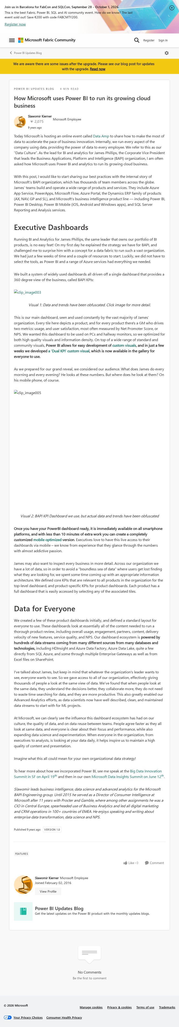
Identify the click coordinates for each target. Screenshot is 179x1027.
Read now (97, 68)
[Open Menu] (166, 53)
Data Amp (101, 135)
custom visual (78, 350)
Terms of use (145, 1007)
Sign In (163, 40)
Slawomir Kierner (40, 116)
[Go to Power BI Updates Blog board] (23, 911)
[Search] (137, 40)
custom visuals (124, 345)
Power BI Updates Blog (28, 53)
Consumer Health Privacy (64, 1017)
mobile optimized (47, 539)
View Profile (48, 891)
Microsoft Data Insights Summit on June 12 (128, 776)
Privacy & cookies (119, 1007)
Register (149, 40)
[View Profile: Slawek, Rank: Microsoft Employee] (20, 122)
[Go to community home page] (47, 40)
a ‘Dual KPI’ (57, 350)
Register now (15, 24)
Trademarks (167, 1007)
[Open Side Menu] (12, 40)
